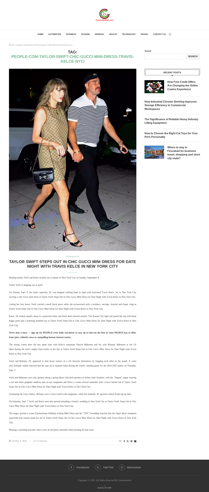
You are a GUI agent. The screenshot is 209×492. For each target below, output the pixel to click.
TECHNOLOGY (129, 34)
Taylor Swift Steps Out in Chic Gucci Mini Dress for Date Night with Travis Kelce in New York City (72, 263)
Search (148, 51)
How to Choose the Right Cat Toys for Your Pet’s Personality (171, 135)
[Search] (170, 34)
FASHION (85, 34)
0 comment (42, 441)
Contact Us (159, 34)
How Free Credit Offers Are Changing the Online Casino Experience (182, 86)
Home (40, 34)
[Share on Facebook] (124, 441)
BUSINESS (71, 34)
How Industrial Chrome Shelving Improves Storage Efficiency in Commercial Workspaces (171, 105)
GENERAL (99, 34)
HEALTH (113, 34)
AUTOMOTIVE (54, 34)
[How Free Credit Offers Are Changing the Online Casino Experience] (154, 86)
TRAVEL (144, 34)
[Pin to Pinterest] (131, 441)
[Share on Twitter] (128, 441)
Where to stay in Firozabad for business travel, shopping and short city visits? (183, 153)
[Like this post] (120, 441)
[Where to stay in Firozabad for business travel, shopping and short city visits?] (154, 152)
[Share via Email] (135, 441)
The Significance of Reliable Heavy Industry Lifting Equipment (171, 121)
